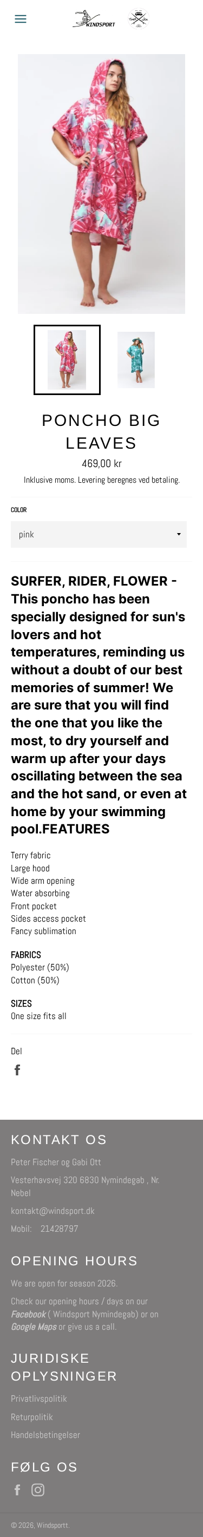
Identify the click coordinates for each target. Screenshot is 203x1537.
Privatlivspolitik (39, 1398)
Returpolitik (32, 1417)
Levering (91, 479)
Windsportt (52, 1525)
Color (19, 509)
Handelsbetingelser (45, 1435)
